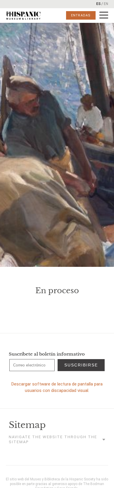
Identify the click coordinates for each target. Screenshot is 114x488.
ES (98, 4)
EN (106, 4)
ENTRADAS (81, 15)
